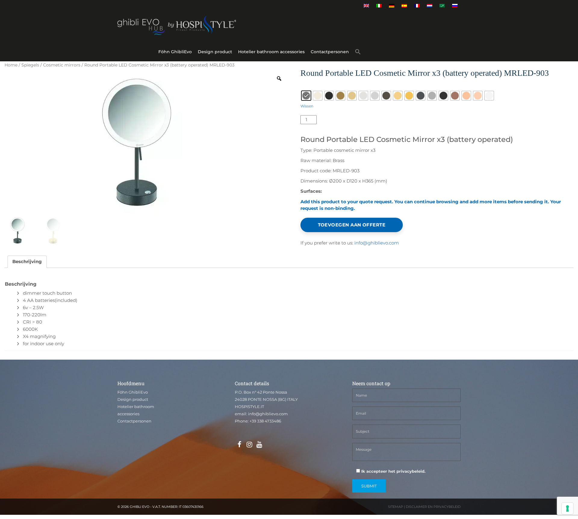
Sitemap (395, 507)
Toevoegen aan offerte (351, 225)
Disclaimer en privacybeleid (433, 507)
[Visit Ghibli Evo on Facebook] (239, 444)
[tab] (27, 262)
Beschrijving (27, 261)
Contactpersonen (330, 51)
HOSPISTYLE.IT (249, 406)
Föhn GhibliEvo (175, 51)
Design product (215, 51)
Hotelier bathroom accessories (271, 51)
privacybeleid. (410, 471)
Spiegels (30, 65)
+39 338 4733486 (265, 421)
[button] (358, 52)
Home (11, 65)
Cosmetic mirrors (61, 65)
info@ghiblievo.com (376, 243)
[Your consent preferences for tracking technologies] (567, 508)
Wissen (306, 106)
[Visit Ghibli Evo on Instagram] (249, 444)
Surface (310, 85)
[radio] (306, 95)
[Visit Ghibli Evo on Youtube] (259, 444)
